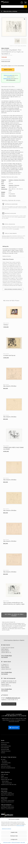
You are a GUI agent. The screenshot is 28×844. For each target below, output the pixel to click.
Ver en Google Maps (6, 655)
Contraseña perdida (6, 762)
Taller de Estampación (7, 782)
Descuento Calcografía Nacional (8, 767)
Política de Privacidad (15, 842)
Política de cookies (7, 842)
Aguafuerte (11, 185)
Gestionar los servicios (6, 828)
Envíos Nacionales (5, 747)
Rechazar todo (14, 835)
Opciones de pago (5, 749)
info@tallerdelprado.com (12, 698)
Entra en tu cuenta (8, 75)
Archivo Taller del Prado (22, 45)
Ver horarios (4, 657)
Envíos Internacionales (6, 745)
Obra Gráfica (22, 179)
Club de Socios (4, 764)
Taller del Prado (4, 774)
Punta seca (16, 185)
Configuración (14, 839)
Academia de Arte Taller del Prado (8, 784)
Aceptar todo (14, 832)
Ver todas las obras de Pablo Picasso (14, 615)
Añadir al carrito (8, 69)
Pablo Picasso (5, 48)
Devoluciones (4, 744)
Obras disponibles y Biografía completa (13, 289)
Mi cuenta (3, 759)
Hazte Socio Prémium (6, 766)
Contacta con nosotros (6, 235)
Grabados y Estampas (14, 179)
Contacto (3, 752)
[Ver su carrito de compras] (25, 2)
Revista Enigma (5, 781)
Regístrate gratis (7, 78)
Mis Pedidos (4, 761)
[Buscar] (25, 6)
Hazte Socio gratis (5, 61)
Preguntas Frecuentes (5, 750)
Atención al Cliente (5, 742)
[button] (24, 19)
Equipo (2, 776)
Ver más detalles (16, 228)
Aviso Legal (22, 842)
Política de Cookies (20, 825)
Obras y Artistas (4, 777)
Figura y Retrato (12, 195)
